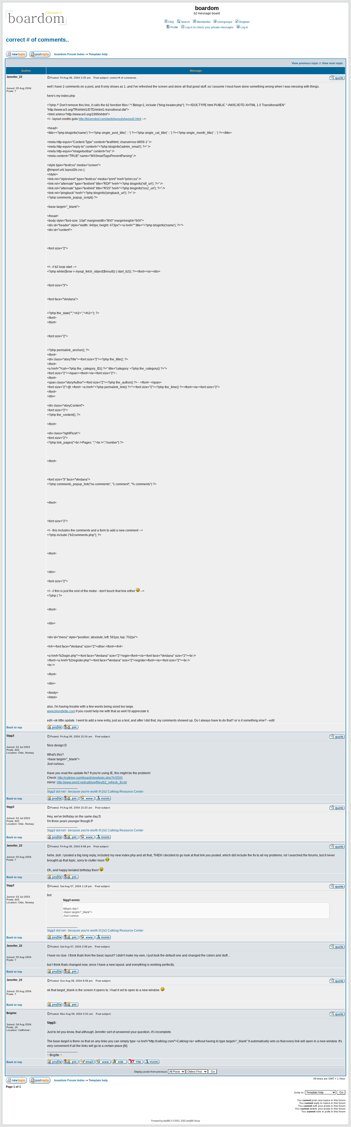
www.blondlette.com (61, 711)
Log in (244, 27)
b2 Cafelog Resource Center (123, 791)
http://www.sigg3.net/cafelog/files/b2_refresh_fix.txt (92, 782)
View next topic (332, 63)
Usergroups (224, 21)
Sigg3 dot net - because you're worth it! (74, 791)
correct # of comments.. (37, 39)
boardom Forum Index (69, 54)
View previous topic (305, 63)
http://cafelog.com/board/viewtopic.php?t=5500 (90, 777)
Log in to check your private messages (209, 27)
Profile (174, 27)
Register (244, 21)
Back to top (14, 727)
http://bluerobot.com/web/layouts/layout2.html (110, 119)
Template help (98, 54)
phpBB (166, 1120)
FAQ (171, 21)
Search (185, 21)
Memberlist (203, 21)
